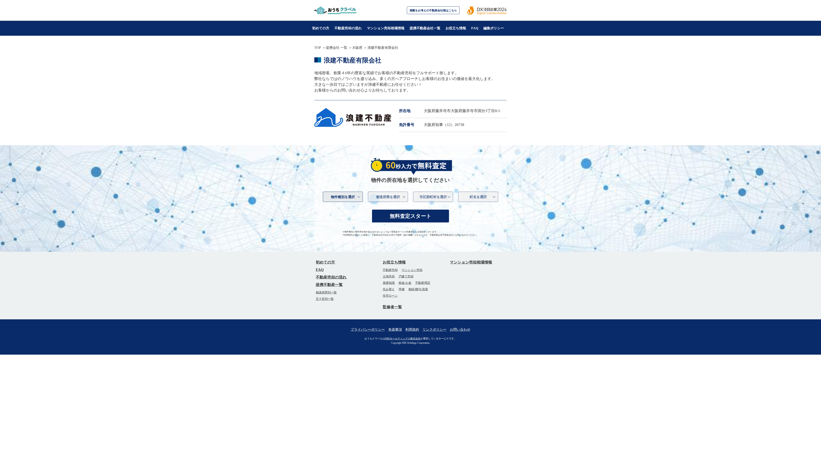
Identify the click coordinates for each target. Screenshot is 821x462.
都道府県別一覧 (326, 292)
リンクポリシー (434, 329)
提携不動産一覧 (329, 285)
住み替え (389, 289)
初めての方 (320, 28)
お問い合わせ (460, 329)
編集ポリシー (493, 28)
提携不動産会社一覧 (425, 28)
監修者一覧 (392, 307)
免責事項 (395, 329)
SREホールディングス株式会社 (403, 338)
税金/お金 (405, 282)
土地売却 (389, 276)
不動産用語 (422, 282)
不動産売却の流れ (348, 28)
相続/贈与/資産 (418, 289)
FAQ (474, 28)
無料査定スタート (410, 216)
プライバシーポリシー (368, 329)
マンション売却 (412, 270)
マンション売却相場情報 (386, 28)
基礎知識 (389, 282)
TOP (317, 47)
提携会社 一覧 (336, 47)
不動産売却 (390, 270)
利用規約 (412, 329)
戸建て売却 (406, 276)
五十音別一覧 (325, 299)
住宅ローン (390, 295)
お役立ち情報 (456, 28)
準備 (402, 289)
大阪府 (357, 47)
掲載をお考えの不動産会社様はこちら (433, 10)
